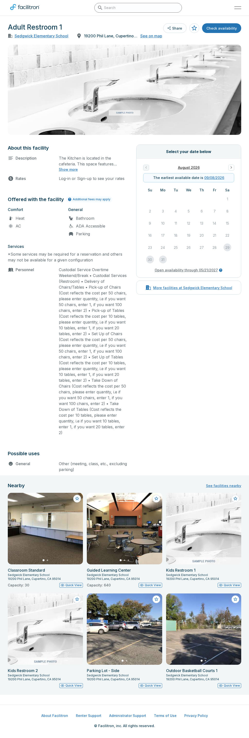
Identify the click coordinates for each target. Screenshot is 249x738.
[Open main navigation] (237, 7)
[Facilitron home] (25, 10)
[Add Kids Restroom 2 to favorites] (77, 599)
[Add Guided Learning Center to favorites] (156, 499)
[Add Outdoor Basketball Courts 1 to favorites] (235, 599)
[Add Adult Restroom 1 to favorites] (194, 28)
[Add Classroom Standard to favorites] (77, 499)
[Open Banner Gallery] (124, 90)
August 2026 (189, 167)
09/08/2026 (214, 178)
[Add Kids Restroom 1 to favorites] (235, 499)
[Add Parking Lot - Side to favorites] (156, 599)
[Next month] (231, 167)
